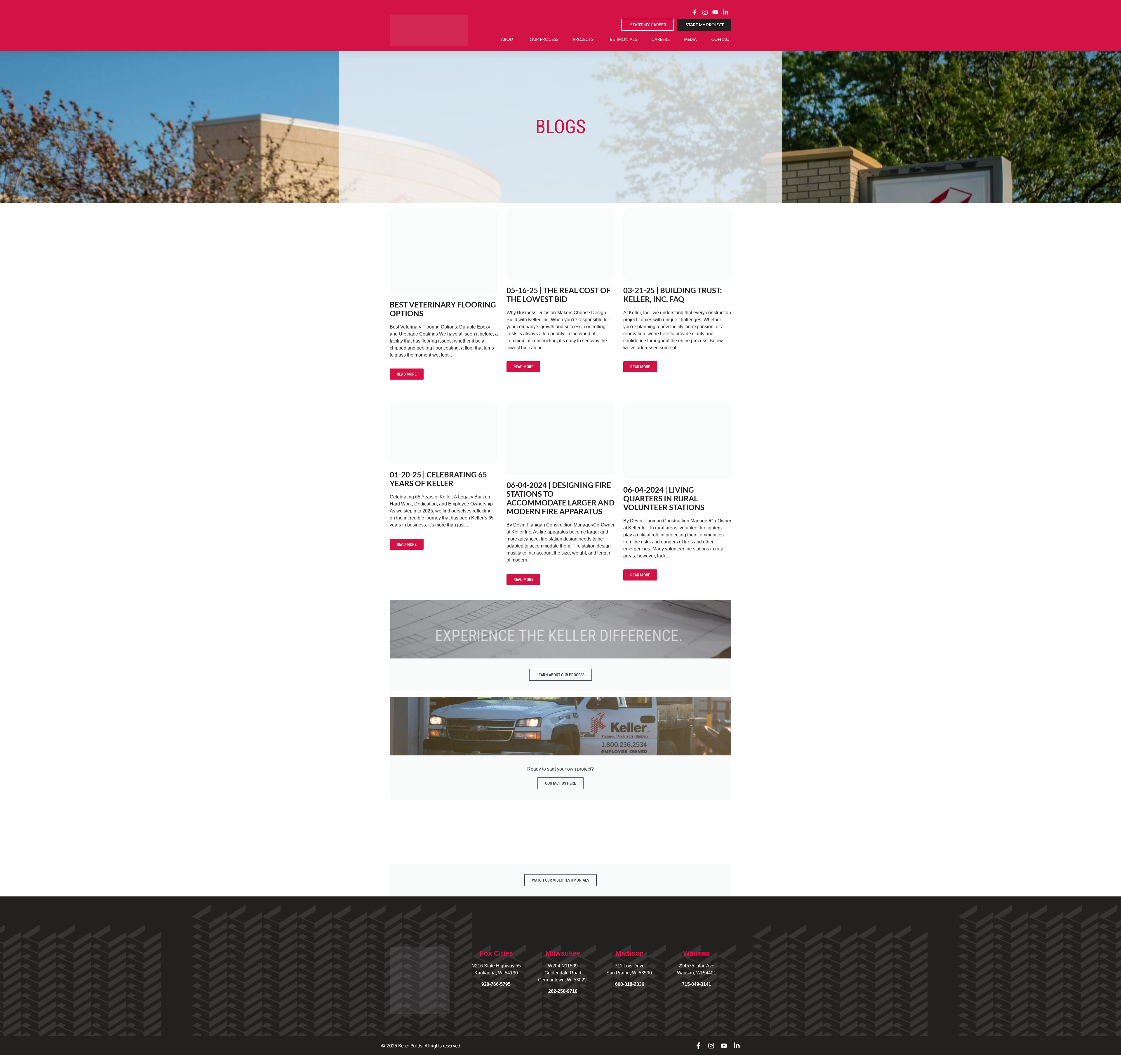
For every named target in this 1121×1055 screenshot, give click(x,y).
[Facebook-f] (698, 1045)
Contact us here (560, 783)
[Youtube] (724, 1045)
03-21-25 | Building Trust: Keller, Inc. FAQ (672, 295)
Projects (583, 40)
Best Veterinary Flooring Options (443, 309)
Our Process (544, 40)
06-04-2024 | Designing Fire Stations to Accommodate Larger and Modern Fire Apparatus (560, 498)
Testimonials (622, 40)
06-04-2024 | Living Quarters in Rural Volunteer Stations (663, 498)
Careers (661, 40)
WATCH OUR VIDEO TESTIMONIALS (560, 880)
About (508, 40)
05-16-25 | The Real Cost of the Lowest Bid (558, 295)
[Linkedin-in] (737, 1045)
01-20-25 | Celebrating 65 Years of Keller (438, 479)
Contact (721, 40)
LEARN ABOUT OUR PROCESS (560, 674)
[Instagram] (711, 1045)
